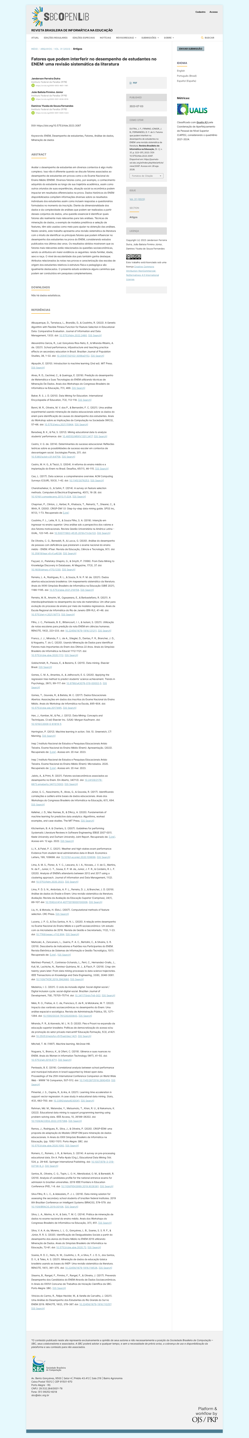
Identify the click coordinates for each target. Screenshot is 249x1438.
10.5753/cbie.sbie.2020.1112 (47, 655)
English (181, 70)
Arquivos (46, 49)
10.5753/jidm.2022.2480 (73, 335)
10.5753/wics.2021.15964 (59, 424)
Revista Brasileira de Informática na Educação (72, 30)
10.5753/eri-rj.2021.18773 (45, 614)
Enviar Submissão (190, 48)
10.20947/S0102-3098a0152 (73, 355)
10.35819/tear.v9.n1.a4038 (46, 553)
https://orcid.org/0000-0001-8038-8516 (52, 99)
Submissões (149, 37)
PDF (135, 82)
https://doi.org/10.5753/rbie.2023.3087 (59, 125)
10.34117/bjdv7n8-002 (87, 995)
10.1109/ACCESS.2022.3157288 (49, 1121)
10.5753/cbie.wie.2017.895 (46, 707)
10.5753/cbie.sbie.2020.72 (71, 1247)
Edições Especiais (84, 37)
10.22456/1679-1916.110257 (95, 1304)
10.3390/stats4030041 (66, 1100)
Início (34, 49)
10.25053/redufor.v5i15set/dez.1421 (56, 1036)
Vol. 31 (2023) (62, 49)
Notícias (105, 37)
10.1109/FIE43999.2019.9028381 (80, 1186)
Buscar (209, 37)
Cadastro (200, 12)
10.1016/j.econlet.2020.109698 (78, 857)
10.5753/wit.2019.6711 (44, 1059)
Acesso (214, 12)
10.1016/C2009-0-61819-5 (46, 723)
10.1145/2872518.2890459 (94, 1080)
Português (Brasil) (187, 75)
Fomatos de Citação (142, 175)
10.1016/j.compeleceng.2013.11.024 (51, 496)
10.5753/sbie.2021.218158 (64, 589)
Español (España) (186, 80)
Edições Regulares (56, 37)
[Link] (66, 512)
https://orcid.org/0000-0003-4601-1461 (52, 85)
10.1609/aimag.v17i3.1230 (46, 569)
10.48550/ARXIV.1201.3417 (77, 436)
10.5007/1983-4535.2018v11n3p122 (75, 533)
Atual (35, 37)
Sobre (168, 37)
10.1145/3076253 (79, 480)
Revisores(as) (125, 37)
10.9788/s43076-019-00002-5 (83, 683)
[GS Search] (95, 335)
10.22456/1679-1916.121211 (81, 630)
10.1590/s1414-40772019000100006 (66, 902)
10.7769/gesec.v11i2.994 (50, 934)
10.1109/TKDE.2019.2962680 (52, 979)
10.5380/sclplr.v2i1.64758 (45, 456)
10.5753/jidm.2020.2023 (50, 881)
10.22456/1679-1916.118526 (81, 1267)
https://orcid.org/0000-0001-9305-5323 (52, 113)
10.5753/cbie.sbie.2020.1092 (47, 1145)
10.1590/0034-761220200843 (60, 1015)
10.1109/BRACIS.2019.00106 (47, 1206)
